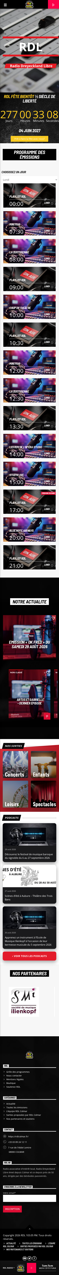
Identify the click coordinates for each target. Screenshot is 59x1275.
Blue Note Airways (21, 530)
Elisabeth (15, 714)
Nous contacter (14, 1075)
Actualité (10, 1103)
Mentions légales (15, 1079)
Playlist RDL (17, 196)
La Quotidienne (19, 252)
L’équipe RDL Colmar (16, 1111)
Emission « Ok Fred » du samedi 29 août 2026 (29, 644)
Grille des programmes (18, 1071)
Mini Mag (14, 224)
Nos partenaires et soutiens (20, 1118)
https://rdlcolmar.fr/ (18, 1136)
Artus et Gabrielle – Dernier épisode (30, 701)
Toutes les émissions (16, 1107)
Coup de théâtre (20, 307)
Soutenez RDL (13, 1086)
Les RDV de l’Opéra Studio (25, 447)
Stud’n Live (16, 474)
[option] (29, 694)
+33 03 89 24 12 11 (17, 1142)
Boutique (11, 1083)
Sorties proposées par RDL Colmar (23, 1115)
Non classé (16, 672)
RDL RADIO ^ (9, 1268)
